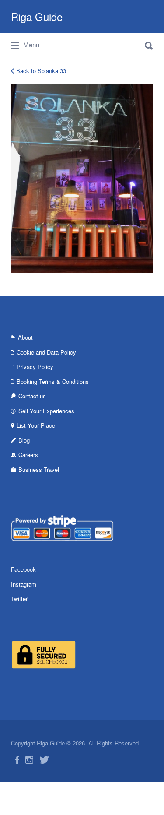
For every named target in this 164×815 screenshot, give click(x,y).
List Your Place (36, 425)
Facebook (23, 569)
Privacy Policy (35, 366)
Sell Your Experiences (46, 411)
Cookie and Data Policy (46, 352)
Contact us (32, 396)
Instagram (23, 584)
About (25, 337)
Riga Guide (37, 16)
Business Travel (38, 469)
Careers (28, 454)
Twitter (19, 598)
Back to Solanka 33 (41, 71)
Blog (24, 440)
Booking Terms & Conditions (53, 381)
